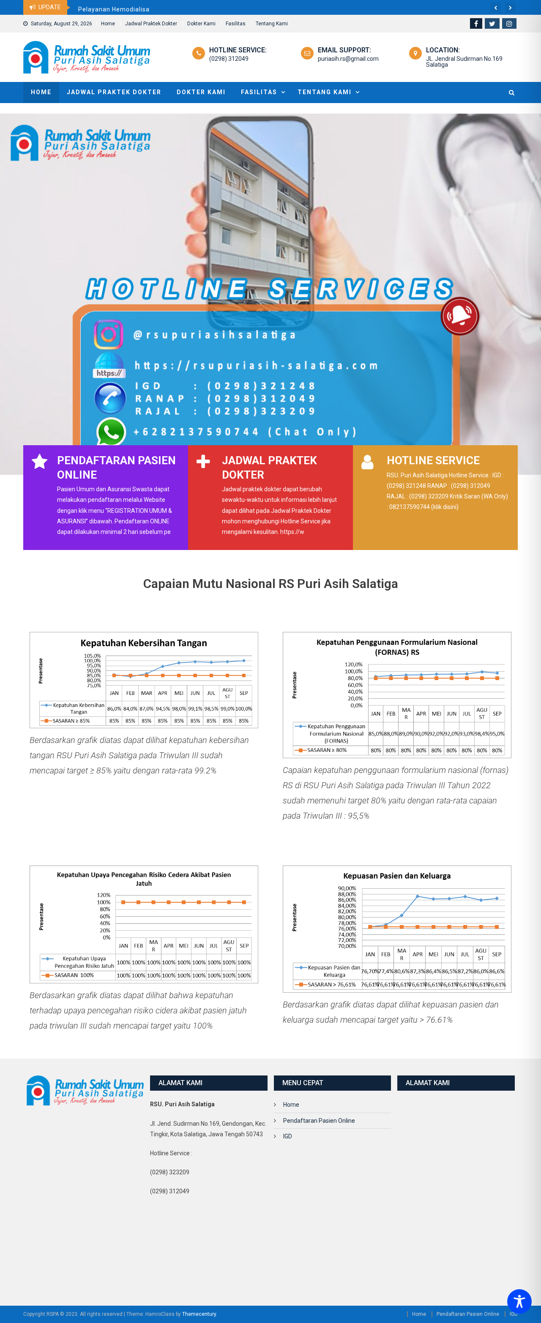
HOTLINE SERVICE (433, 460)
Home (108, 24)
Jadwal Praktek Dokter (151, 24)
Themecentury (199, 1314)
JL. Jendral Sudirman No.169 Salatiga (464, 61)
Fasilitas (236, 24)
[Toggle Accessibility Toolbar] (519, 1301)
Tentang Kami (272, 24)
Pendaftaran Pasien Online (319, 1120)
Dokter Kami (201, 24)
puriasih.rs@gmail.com (348, 58)
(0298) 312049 (229, 58)
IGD (287, 1136)
